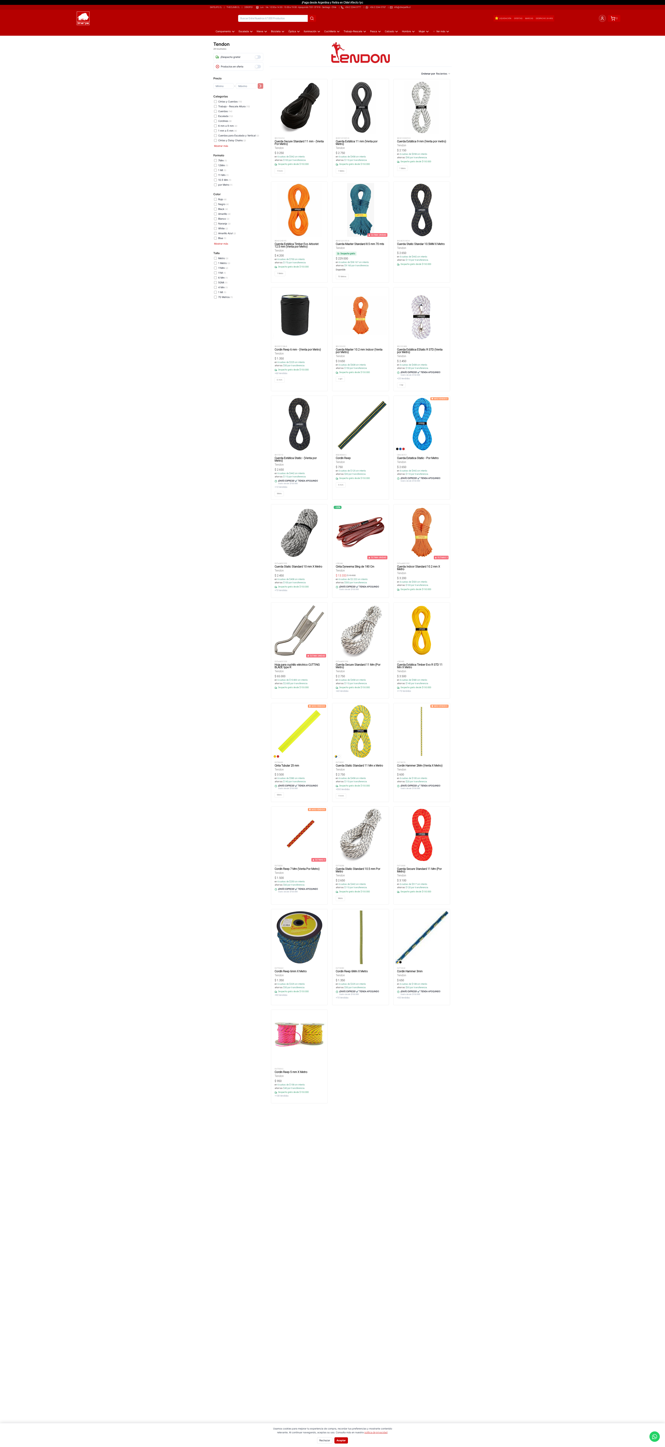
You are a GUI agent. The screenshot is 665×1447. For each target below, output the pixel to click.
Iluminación (310, 31)
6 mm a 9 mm (227, 125)
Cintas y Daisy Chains (232, 140)
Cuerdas (225, 111)
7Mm (222, 160)
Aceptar (341, 1440)
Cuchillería (330, 31)
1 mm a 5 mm (227, 130)
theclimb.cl (233, 7)
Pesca (373, 31)
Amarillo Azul (227, 233)
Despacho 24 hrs (544, 18)
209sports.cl (251, 7)
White (223, 228)
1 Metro (224, 263)
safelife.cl (216, 7)
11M (222, 272)
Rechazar (324, 1440)
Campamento (223, 31)
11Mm (223, 267)
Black (223, 208)
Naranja (224, 223)
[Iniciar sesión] (602, 18)
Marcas (529, 18)
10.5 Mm (224, 179)
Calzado (389, 31)
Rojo (222, 199)
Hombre (406, 31)
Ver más (440, 31)
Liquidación (505, 18)
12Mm (223, 165)
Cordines (225, 120)
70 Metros (225, 297)
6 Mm (223, 277)
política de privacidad (375, 1432)
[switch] (258, 57)
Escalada (244, 31)
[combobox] (443, 73)
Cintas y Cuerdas (230, 101)
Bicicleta (276, 31)
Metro (223, 258)
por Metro (225, 184)
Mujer (422, 31)
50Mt (222, 282)
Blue (222, 238)
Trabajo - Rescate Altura (234, 106)
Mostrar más (221, 145)
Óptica (292, 31)
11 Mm (223, 175)
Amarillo (224, 213)
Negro (223, 204)
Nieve (260, 31)
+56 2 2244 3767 (378, 7)
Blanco (223, 218)
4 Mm (223, 287)
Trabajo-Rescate (353, 31)
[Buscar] (312, 18)
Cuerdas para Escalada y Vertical (238, 135)
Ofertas (518, 18)
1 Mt (222, 170)
